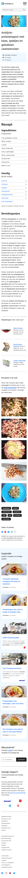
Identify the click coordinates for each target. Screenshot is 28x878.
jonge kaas (17, 512)
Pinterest (5, 532)
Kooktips (3, 830)
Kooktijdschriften (5, 847)
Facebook (2, 532)
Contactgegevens (5, 865)
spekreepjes (6, 519)
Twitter (8, 532)
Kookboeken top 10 (6, 828)
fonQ (18, 805)
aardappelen (6, 508)
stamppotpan (5, 191)
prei (10, 515)
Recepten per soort (6, 818)
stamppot (14, 55)
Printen (15, 532)
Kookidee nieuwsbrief (6, 858)
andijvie (15, 508)
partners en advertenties (17, 793)
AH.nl (10, 805)
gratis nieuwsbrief (10, 388)
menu (24, 4)
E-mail (12, 532)
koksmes (4, 181)
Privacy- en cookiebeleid (7, 862)
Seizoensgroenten (5, 823)
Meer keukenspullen (6, 838)
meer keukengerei (7, 201)
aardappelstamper (7, 194)
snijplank (4, 188)
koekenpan (4, 198)
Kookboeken (4, 825)
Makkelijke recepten (6, 816)
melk (4, 515)
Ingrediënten (4, 821)
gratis (10, 750)
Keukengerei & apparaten (7, 836)
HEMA (20, 801)
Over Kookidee (5, 855)
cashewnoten (6, 512)
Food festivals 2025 (6, 840)
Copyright (3, 860)
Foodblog (3, 843)
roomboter (17, 515)
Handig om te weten (6, 849)
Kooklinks (3, 845)
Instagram (6, 873)
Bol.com (7, 801)
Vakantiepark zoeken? (6, 867)
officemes (4, 184)
